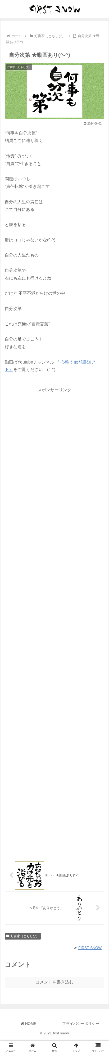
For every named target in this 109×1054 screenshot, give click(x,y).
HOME (30, 1023)
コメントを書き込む (54, 982)
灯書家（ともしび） (25, 936)
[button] (98, 789)
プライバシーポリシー (80, 1023)
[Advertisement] (54, 621)
